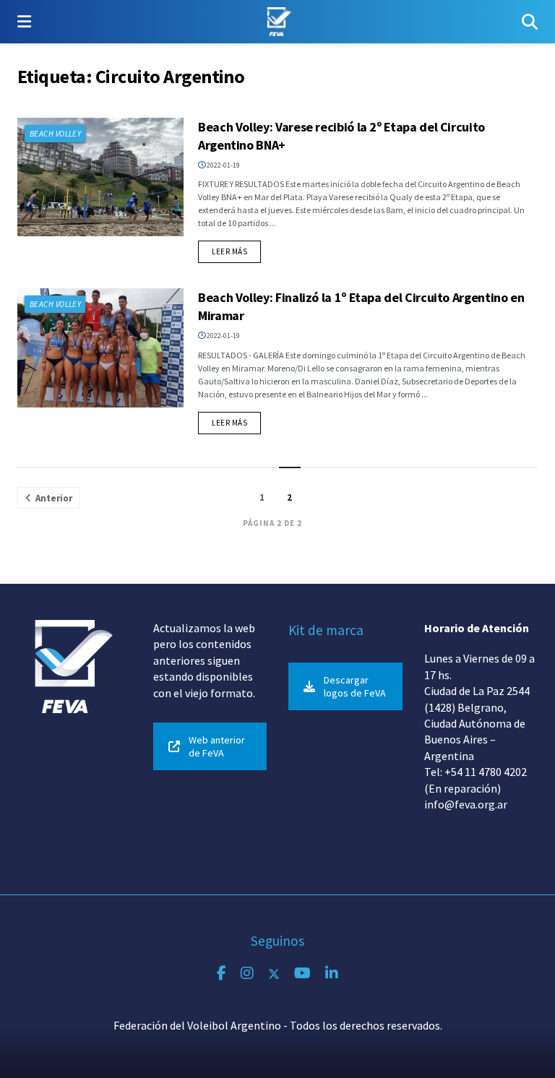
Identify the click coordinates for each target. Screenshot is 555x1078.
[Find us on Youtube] (302, 973)
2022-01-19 (222, 165)
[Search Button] (530, 21)
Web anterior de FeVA (217, 746)
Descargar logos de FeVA (355, 686)
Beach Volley (55, 134)
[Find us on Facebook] (221, 973)
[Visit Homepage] (276, 21)
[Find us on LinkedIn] (331, 973)
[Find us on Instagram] (247, 973)
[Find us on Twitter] (274, 973)
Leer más (236, 251)
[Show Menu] (24, 21)
